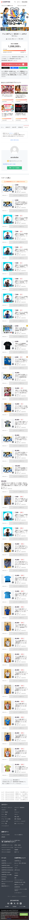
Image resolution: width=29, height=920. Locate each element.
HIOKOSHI (3, 879)
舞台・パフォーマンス (18, 823)
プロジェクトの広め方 (5, 852)
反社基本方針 (17, 886)
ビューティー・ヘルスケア (19, 821)
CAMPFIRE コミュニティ (6, 863)
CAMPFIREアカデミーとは (6, 845)
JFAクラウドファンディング (7, 881)
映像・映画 (16, 816)
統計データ (16, 852)
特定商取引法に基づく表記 (9, 164)
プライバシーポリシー (18, 880)
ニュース (16, 865)
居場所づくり (18, 793)
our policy (9, 918)
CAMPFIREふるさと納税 (6, 874)
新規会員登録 (24, 2)
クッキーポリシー (18, 892)
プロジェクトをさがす (9, 792)
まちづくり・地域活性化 (19, 807)
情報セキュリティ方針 (18, 884)
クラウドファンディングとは (7, 847)
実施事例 (16, 849)
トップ (2, 792)
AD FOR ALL (4, 876)
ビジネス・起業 (4, 821)
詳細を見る (4, 195)
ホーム (2, 127)
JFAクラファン (18, 797)
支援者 (14, 127)
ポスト (6, 67)
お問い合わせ (17, 870)
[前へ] (2, 17)
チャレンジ (16, 812)
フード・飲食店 (4, 812)
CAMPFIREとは (17, 860)
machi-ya (3, 883)
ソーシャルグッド (5, 825)
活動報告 (8, 127)
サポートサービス (18, 847)
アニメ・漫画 (4, 814)
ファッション (4, 816)
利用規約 (16, 875)
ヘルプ (15, 867)
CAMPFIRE (3, 860)
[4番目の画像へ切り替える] (20, 29)
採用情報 (14, 906)
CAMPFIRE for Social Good (7, 867)
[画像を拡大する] (13, 191)
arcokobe (9, 39)
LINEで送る (24, 67)
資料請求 (3, 837)
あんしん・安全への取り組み (20, 863)
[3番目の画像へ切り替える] (14, 29)
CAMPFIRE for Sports (5, 872)
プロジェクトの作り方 (5, 849)
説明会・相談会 (17, 845)
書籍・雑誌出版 (17, 818)
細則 (15, 877)
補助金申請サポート (5, 886)
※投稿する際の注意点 (14, 140)
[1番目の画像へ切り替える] (3, 29)
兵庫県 (21, 39)
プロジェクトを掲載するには (7, 5)
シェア (15, 67)
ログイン (18, 2)
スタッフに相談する (18, 834)
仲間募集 (20, 127)
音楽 (15, 809)
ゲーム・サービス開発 (5, 818)
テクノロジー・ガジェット (6, 807)
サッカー (17, 799)
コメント (26, 127)
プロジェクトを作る (5, 834)
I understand (23, 914)
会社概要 (7, 906)
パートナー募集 (22, 906)
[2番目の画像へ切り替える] (8, 29)
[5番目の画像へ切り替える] (26, 29)
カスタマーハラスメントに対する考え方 (20, 889)
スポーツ (16, 39)
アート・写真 (4, 823)
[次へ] (27, 17)
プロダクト (3, 809)
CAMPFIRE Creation (5, 865)
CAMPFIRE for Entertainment (7, 870)
